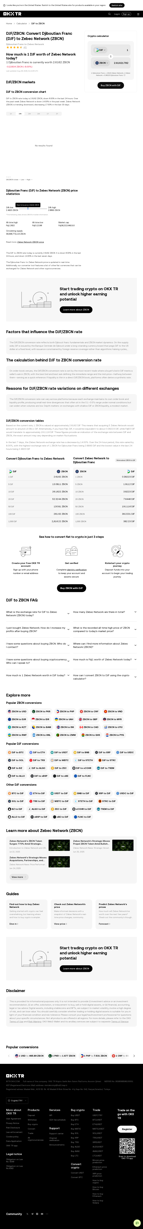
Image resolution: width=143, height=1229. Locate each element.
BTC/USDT (97, 1120)
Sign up (126, 14)
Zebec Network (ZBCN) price (30, 242)
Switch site (117, 5)
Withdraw (32, 1120)
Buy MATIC (76, 1129)
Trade (30, 1133)
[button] (109, 14)
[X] (27, 1214)
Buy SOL (75, 1133)
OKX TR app (12, 1145)
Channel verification (54, 1139)
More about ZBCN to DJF (126, 460)
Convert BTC (77, 1177)
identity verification (77, 569)
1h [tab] (11, 114)
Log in (117, 14)
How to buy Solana (98, 1201)
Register (127, 1129)
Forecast (104, 924)
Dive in (12, 924)
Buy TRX (75, 1142)
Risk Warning (34, 1021)
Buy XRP (74, 1138)
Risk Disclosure (13, 1128)
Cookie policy (12, 1136)
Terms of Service (119, 1021)
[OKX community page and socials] (47, 1214)
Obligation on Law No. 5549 (14, 1160)
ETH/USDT (97, 1124)
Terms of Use (16, 1021)
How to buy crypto (98, 1181)
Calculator (21, 23)
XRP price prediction (97, 1174)
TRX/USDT (97, 1138)
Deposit (31, 1115)
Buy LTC (74, 1156)
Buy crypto (33, 1124)
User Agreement (13, 1119)
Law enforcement (14, 1132)
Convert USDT (77, 1173)
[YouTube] (42, 1214)
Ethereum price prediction (100, 1168)
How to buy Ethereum (98, 1195)
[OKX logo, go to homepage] (12, 14)
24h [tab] (20, 114)
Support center (56, 1133)
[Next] (134, 1056)
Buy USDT (75, 1115)
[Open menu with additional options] (138, 14)
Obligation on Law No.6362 (14, 1167)
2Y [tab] (57, 114)
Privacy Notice (12, 1123)
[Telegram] (32, 1214)
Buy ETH (75, 1124)
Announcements (56, 1145)
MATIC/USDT (98, 1129)
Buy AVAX (75, 1151)
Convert (31, 1129)
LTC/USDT (97, 1156)
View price (59, 924)
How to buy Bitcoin (98, 1188)
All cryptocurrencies (35, 1139)
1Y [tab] (48, 114)
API (50, 1115)
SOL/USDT (97, 1133)
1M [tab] (38, 114)
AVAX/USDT (98, 1151)
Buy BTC (75, 1120)
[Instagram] (37, 1214)
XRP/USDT (97, 1142)
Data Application (14, 1141)
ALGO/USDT (98, 1147)
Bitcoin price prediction (98, 1161)
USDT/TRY (97, 1115)
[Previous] (9, 1056)
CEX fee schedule (57, 1120)
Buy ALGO (75, 1147)
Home (9, 23)
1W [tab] (29, 114)
